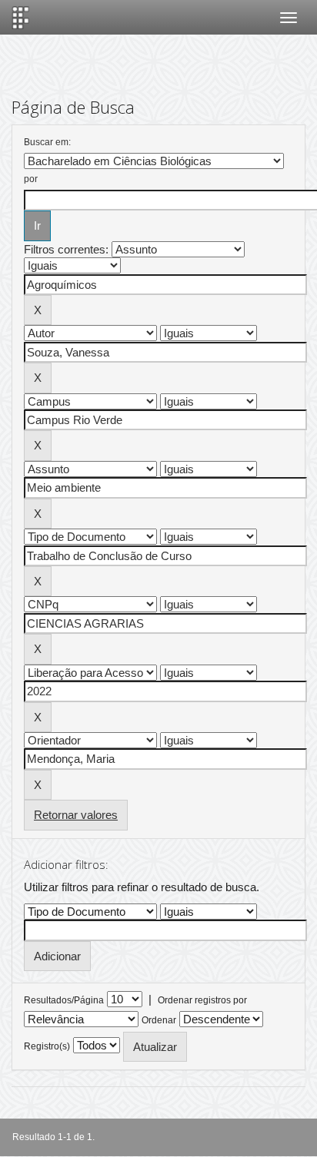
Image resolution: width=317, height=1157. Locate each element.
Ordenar (159, 1020)
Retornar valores (76, 814)
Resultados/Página (64, 1000)
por (31, 179)
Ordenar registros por (202, 1000)
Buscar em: (47, 142)
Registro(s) (47, 1046)
